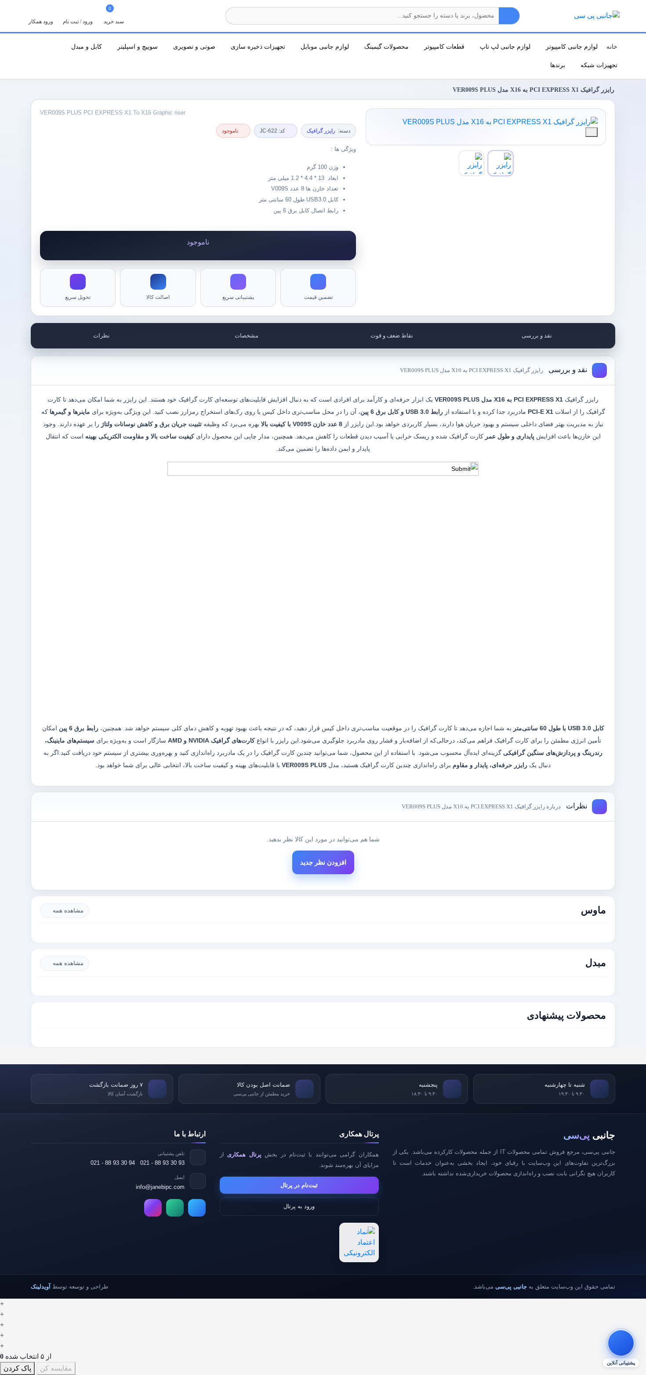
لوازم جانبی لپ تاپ (504, 46)
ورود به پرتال (299, 1206)
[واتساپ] (175, 1208)
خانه (611, 46)
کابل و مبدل (85, 46)
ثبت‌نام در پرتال (299, 1185)
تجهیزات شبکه (598, 64)
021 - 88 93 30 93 (162, 1163)
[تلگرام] (197, 1208)
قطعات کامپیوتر (443, 46)
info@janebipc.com (160, 1187)
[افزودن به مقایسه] (591, 132)
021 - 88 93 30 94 (113, 1163)
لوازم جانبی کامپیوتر (571, 46)
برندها (556, 64)
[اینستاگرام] (153, 1208)
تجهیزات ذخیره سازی (257, 46)
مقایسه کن (56, 1368)
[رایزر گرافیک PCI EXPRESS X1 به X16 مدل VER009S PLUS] (486, 122)
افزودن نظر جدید (323, 862)
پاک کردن (17, 1368)
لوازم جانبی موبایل (324, 46)
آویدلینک (41, 1286)
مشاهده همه (68, 910)
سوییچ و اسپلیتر (137, 46)
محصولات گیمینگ (386, 46)
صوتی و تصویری (193, 46)
